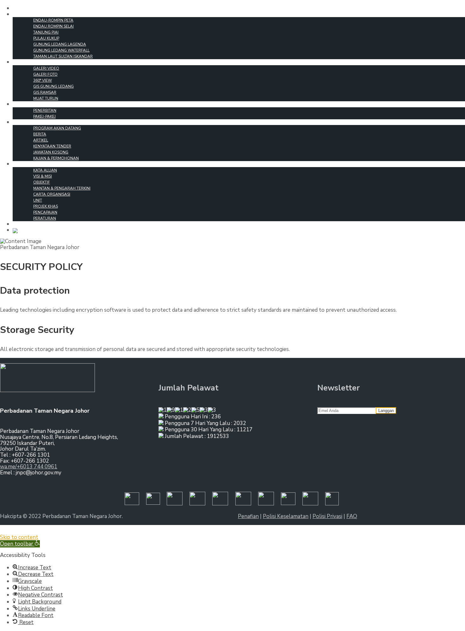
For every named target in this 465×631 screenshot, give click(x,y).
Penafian (248, 516)
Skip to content (19, 537)
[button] (20, 543)
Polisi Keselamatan (285, 516)
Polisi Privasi (327, 516)
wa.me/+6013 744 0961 (28, 466)
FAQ (351, 516)
